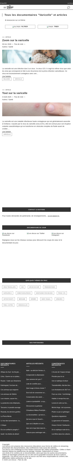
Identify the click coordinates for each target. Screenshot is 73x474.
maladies (7, 79)
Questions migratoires (59, 416)
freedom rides (49, 287)
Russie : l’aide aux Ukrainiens (11, 381)
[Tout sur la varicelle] (36, 119)
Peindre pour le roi (58, 376)
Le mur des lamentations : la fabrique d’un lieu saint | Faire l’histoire (11, 421)
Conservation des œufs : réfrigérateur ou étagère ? (34, 397)
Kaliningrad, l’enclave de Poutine (9, 386)
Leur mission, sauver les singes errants (9, 399)
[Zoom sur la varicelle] (36, 66)
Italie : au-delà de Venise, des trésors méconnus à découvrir (36, 371)
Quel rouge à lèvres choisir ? (36, 388)
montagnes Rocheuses (44, 293)
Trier (56, 26)
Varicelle (18, 79)
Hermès (33, 299)
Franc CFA (61, 293)
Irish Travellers (10, 287)
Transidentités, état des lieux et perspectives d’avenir (61, 386)
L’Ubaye (3, 425)
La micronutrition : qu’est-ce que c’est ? (35, 415)
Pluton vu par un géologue (60, 412)
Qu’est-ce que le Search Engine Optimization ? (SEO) (36, 419)
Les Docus (12, 460)
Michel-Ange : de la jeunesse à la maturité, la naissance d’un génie (61, 408)
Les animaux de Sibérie (9, 394)
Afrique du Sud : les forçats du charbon (11, 372)
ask (22, 287)
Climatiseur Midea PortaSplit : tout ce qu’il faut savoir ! (36, 411)
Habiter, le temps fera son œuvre (60, 399)
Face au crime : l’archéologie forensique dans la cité (61, 394)
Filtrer (24, 26)
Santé (11, 47)
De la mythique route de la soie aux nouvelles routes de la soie (61, 430)
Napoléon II (8, 293)
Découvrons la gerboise (34, 406)
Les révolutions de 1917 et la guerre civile (61, 390)
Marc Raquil (46, 299)
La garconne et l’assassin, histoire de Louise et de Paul (61, 421)
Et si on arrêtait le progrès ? (10, 429)
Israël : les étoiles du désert (10, 434)
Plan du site (22, 460)
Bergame (22, 299)
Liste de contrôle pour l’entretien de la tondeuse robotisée (34, 384)
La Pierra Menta (6, 416)
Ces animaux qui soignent (9, 389)
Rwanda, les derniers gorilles (10, 412)
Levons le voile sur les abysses (59, 403)
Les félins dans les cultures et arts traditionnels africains (62, 434)
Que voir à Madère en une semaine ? (35, 424)
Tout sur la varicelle (14, 93)
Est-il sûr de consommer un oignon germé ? (35, 393)
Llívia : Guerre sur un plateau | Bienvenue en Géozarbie (11, 377)
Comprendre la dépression (35, 375)
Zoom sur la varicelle (15, 40)
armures (59, 299)
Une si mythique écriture (60, 381)
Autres (4, 47)
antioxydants (8, 299)
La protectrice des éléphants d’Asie (10, 403)
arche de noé (34, 287)
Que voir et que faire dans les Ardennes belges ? (36, 428)
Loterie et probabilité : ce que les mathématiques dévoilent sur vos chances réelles (36, 402)
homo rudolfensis (24, 293)
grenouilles (23, 305)
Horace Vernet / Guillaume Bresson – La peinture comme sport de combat (62, 425)
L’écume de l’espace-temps (61, 372)
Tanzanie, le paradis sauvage (10, 407)
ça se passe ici (53, 216)
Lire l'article (6, 76)
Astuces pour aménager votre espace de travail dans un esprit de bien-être (36, 433)
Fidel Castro (8, 305)
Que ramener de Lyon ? (34, 379)
